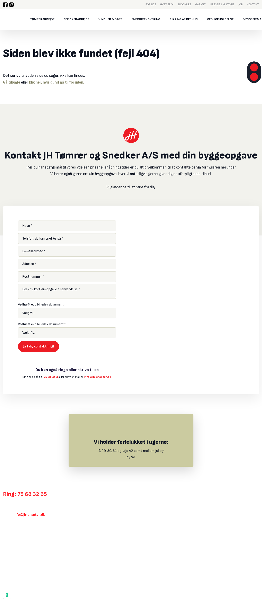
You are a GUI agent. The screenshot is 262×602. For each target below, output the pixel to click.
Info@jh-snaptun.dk (29, 515)
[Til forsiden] (11, 19)
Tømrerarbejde (42, 19)
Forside (151, 4)
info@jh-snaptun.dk (97, 377)
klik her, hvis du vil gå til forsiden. (56, 82)
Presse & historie (222, 4)
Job (240, 4)
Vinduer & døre (110, 19)
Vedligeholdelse (220, 19)
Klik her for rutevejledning (22, 537)
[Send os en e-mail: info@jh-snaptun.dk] (254, 77)
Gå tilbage (11, 82)
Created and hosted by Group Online (24, 578)
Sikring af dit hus (183, 19)
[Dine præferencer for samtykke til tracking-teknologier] (7, 595)
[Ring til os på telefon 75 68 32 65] (254, 67)
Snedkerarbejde (76, 19)
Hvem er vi (167, 4)
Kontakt (253, 4)
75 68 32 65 (51, 377)
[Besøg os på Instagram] (11, 4)
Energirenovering (146, 19)
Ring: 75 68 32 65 (25, 494)
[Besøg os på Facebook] (5, 4)
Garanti (200, 4)
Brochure (184, 4)
